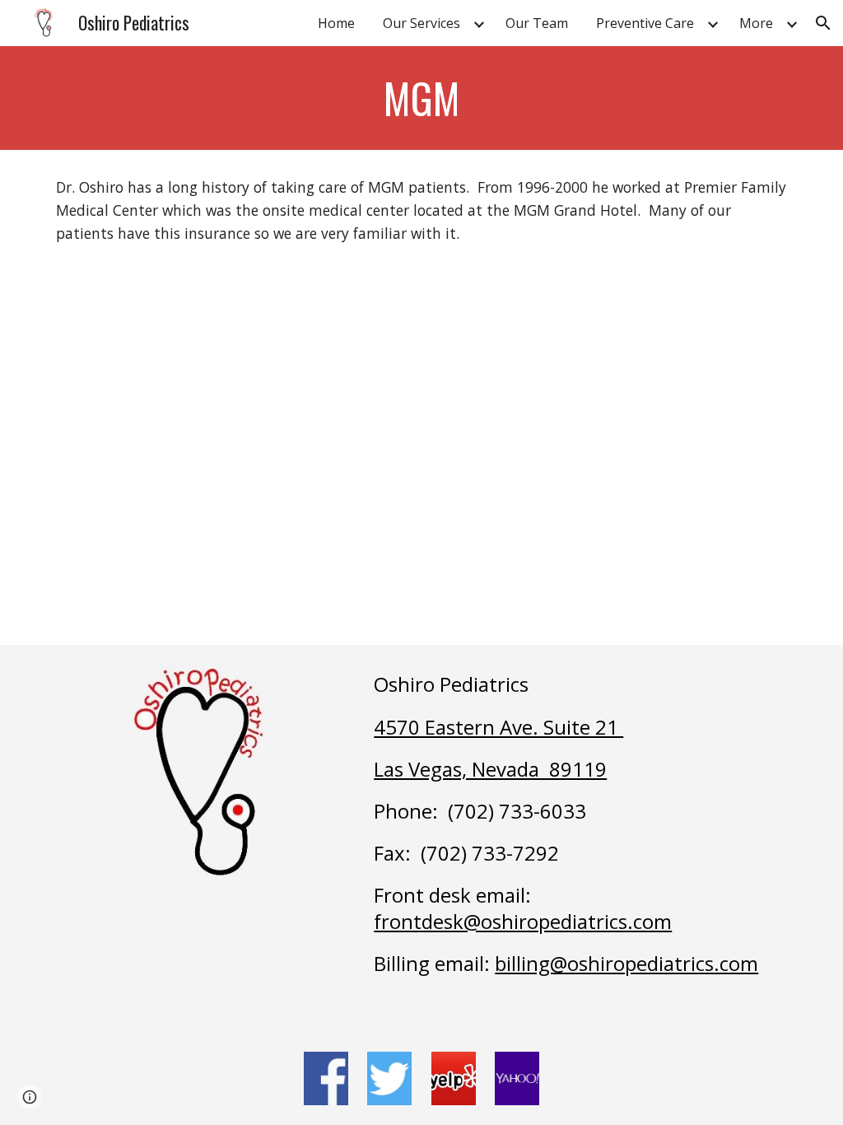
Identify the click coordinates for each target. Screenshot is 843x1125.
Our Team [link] (536, 23)
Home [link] (336, 23)
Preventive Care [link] (645, 23)
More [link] (756, 23)
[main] (421, 98)
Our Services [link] (421, 23)
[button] (823, 23)
